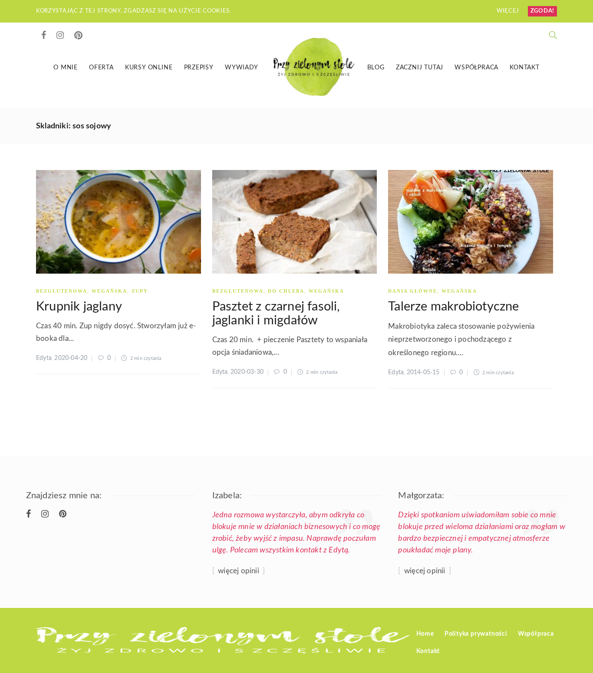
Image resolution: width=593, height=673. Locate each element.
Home (425, 634)
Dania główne (412, 291)
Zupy (140, 291)
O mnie (65, 68)
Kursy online (149, 68)
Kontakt (525, 68)
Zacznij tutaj (419, 68)
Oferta (101, 68)
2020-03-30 (247, 372)
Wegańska (109, 291)
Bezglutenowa (61, 291)
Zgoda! (542, 11)
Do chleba (286, 291)
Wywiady (241, 68)
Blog (376, 68)
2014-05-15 (423, 372)
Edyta (44, 358)
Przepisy (199, 68)
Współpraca (476, 68)
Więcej (509, 11)
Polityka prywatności (476, 634)
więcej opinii (238, 571)
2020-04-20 (70, 358)
